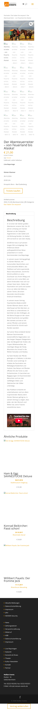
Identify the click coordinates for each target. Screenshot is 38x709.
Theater (8, 658)
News (7, 622)
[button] (31, 24)
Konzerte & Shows (11, 655)
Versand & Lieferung (12, 629)
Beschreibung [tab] (11, 214)
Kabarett (8, 652)
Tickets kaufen (13, 190)
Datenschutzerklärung (13, 606)
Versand (8, 158)
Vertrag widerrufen (19, 706)
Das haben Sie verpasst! (18, 15)
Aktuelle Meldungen (12, 603)
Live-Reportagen (11, 649)
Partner (8, 668)
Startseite (7, 15)
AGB (6, 635)
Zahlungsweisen (11, 626)
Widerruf (8, 632)
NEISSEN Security (11, 616)
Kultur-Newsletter (11, 661)
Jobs (6, 613)
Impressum (9, 609)
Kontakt (8, 665)
